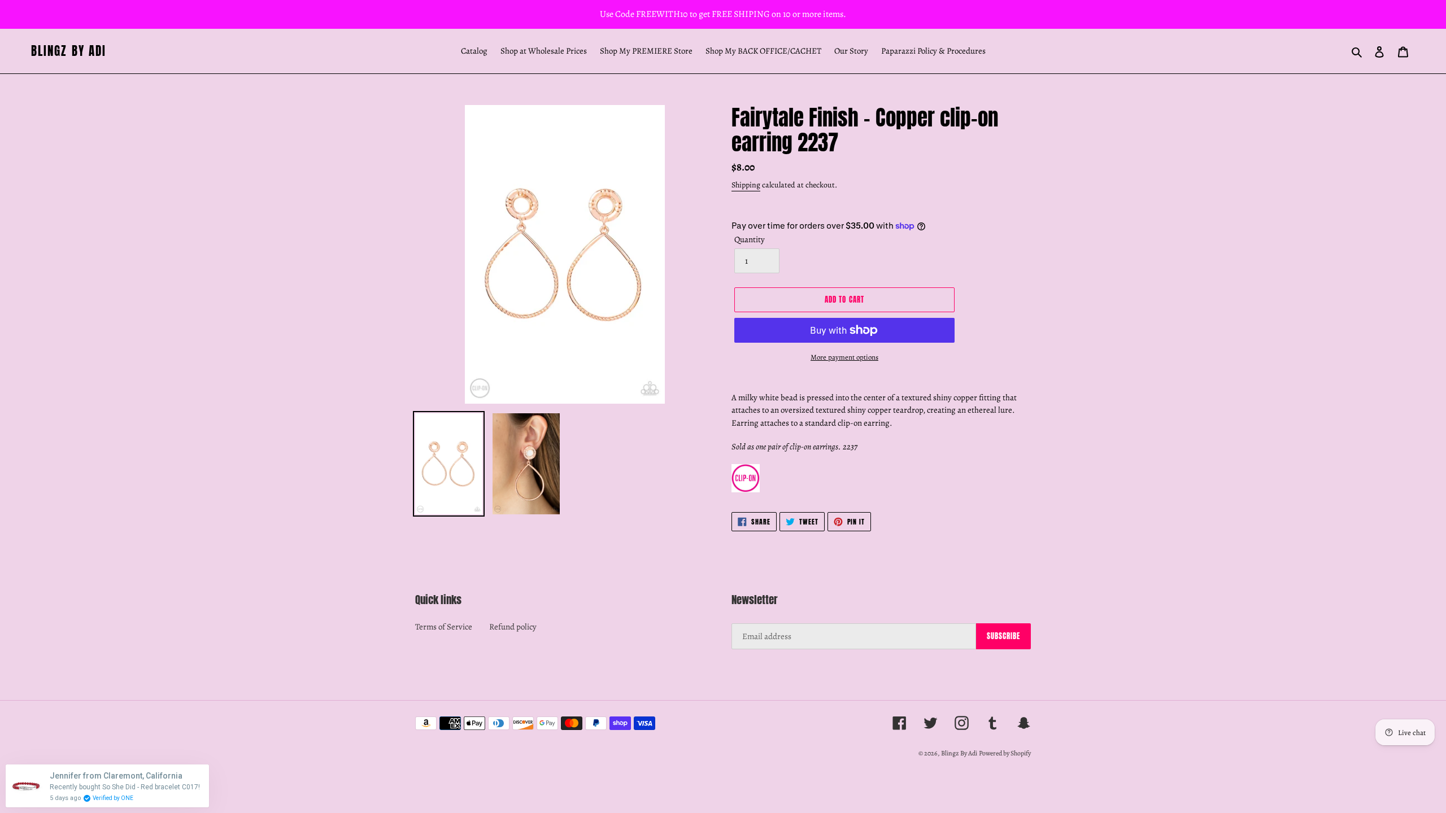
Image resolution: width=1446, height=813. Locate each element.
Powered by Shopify (1005, 753)
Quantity (749, 239)
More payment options (844, 357)
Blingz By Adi (68, 51)
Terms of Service (443, 626)
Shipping (745, 185)
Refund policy (513, 626)
